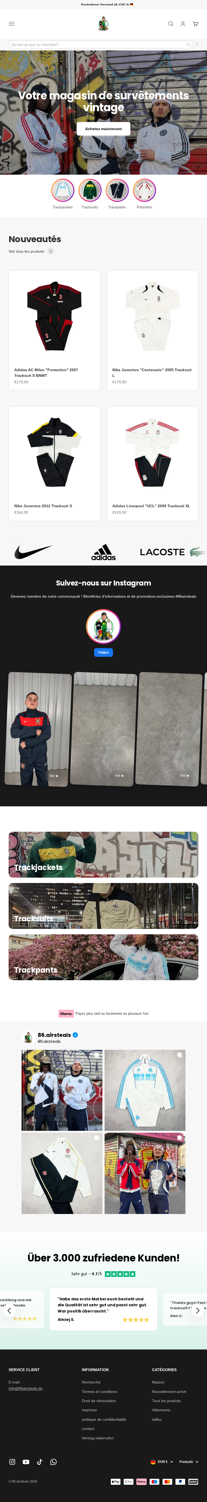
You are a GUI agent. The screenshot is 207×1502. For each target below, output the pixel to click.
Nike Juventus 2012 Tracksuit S (43, 506)
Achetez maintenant (103, 129)
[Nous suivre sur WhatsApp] (53, 1462)
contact (88, 1428)
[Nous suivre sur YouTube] (26, 1462)
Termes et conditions (99, 1391)
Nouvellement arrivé (169, 1391)
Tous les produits (166, 1401)
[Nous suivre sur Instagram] (12, 1462)
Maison (158, 1382)
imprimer (89, 1410)
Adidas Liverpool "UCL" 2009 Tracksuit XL (151, 506)
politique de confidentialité (104, 1419)
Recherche (91, 1382)
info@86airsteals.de (26, 1388)
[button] (197, 1310)
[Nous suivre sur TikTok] (39, 1462)
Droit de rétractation (99, 1401)
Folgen (103, 652)
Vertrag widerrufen (97, 1438)
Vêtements (161, 1410)
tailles (157, 1419)
